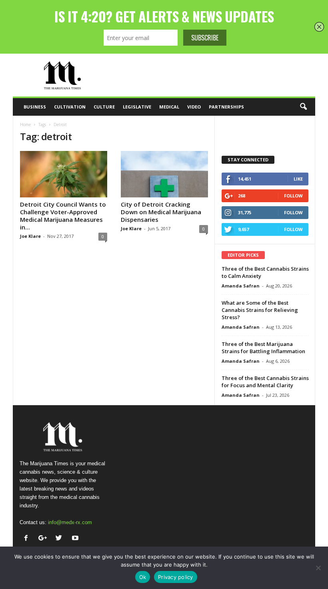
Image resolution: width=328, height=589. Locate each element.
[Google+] (44, 539)
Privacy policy (175, 577)
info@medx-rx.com (70, 522)
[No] (318, 568)
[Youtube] (76, 539)
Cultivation (70, 107)
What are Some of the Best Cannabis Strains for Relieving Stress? (260, 310)
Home (25, 124)
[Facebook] (28, 539)
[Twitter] (60, 539)
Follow (293, 196)
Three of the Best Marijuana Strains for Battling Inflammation (263, 347)
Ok (142, 577)
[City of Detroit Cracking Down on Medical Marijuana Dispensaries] (164, 174)
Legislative (137, 107)
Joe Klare (30, 236)
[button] (303, 107)
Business (35, 107)
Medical (169, 107)
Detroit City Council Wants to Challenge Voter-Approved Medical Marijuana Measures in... (63, 215)
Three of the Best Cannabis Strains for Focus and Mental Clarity (265, 381)
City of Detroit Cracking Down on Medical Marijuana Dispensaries (161, 211)
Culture (104, 107)
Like (298, 179)
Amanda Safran (241, 286)
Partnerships (226, 107)
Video (194, 107)
